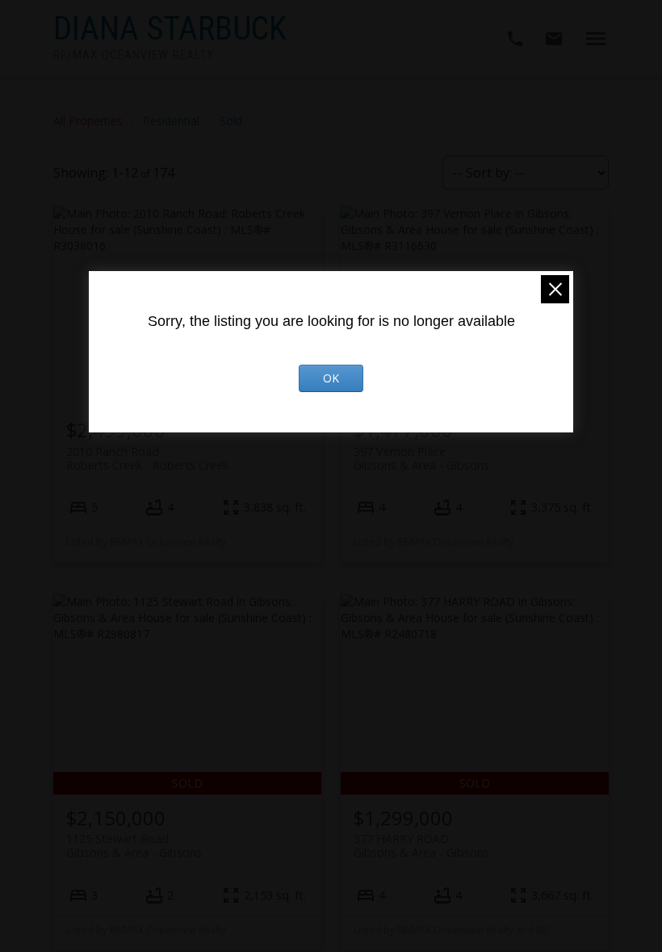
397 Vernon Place (421, 458)
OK (331, 378)
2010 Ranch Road (147, 458)
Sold (231, 120)
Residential (171, 120)
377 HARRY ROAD (421, 845)
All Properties (88, 120)
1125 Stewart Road (134, 845)
